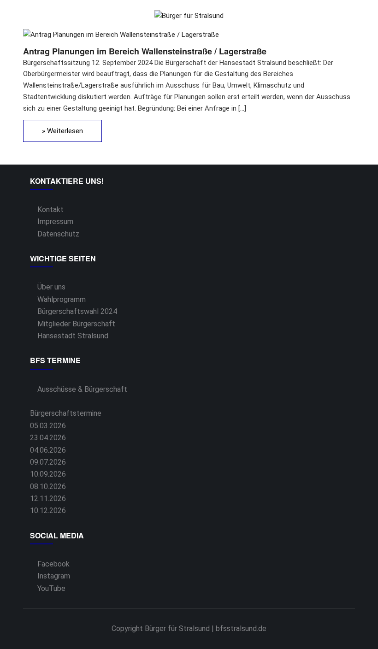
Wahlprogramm (61, 299)
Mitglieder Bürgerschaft (76, 323)
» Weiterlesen (62, 131)
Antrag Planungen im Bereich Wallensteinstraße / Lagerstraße (144, 51)
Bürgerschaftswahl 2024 (77, 311)
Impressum (55, 221)
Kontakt (50, 209)
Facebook (53, 564)
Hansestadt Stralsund (72, 335)
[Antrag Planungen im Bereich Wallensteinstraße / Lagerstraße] (121, 34)
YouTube (51, 588)
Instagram (53, 576)
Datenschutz (58, 234)
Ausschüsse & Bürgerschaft (82, 389)
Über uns (51, 287)
